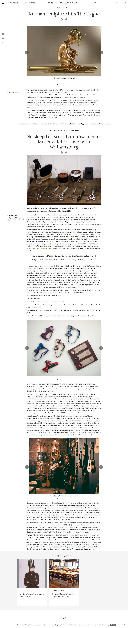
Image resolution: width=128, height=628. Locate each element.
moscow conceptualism (67, 124)
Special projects (29, 3)
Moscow (60, 131)
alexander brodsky (96, 124)
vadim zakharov (23, 124)
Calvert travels (75, 131)
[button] (57, 84)
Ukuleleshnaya (54, 244)
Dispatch (68, 8)
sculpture (35, 124)
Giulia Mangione (14, 93)
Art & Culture (61, 8)
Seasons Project (73, 234)
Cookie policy (105, 625)
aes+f (107, 124)
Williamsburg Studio (44, 248)
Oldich (58, 266)
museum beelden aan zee (49, 124)
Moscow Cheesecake (84, 244)
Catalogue (14, 3)
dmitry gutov (82, 124)
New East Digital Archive (64, 3)
